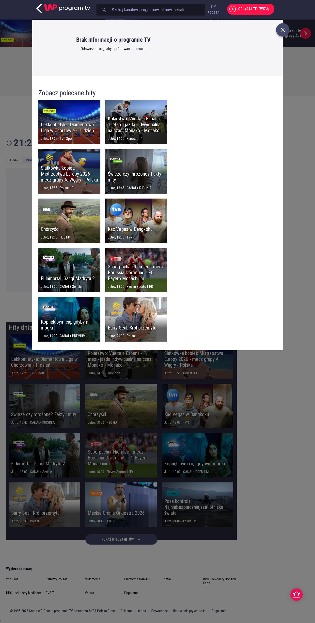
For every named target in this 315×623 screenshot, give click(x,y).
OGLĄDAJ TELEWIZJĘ (253, 9)
